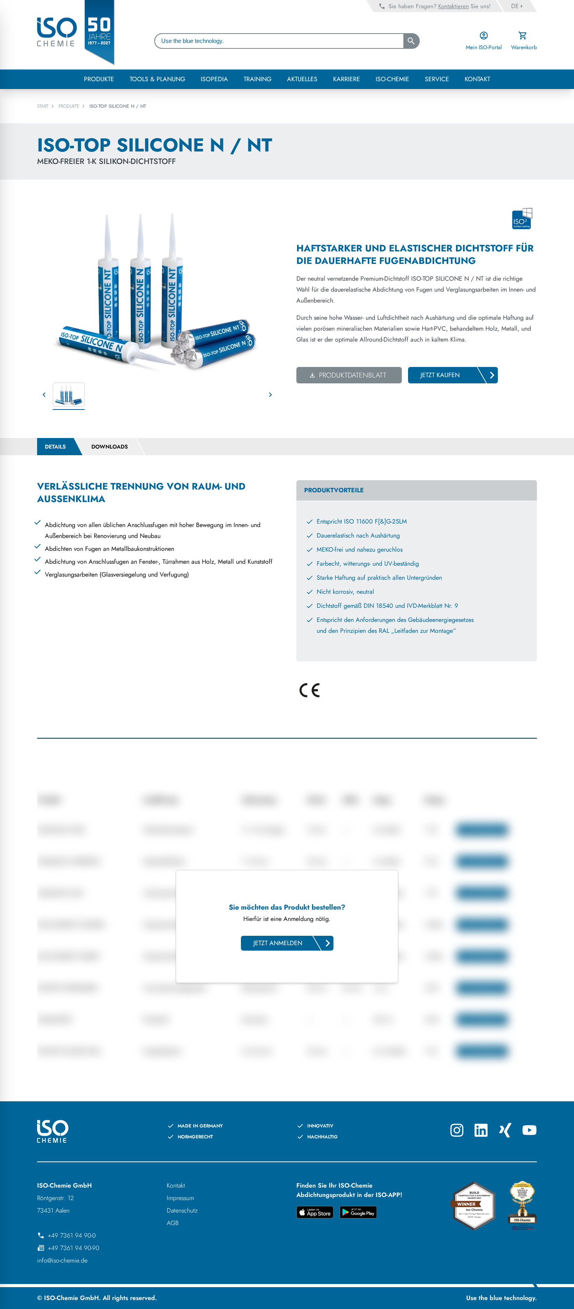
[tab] (55, 446)
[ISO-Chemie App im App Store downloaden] (314, 1213)
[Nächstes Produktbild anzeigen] (271, 395)
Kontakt (176, 1185)
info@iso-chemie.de (62, 1260)
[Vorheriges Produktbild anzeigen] (44, 395)
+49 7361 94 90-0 (72, 1235)
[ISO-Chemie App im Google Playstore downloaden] (358, 1213)
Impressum (180, 1197)
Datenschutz (182, 1210)
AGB (173, 1222)
